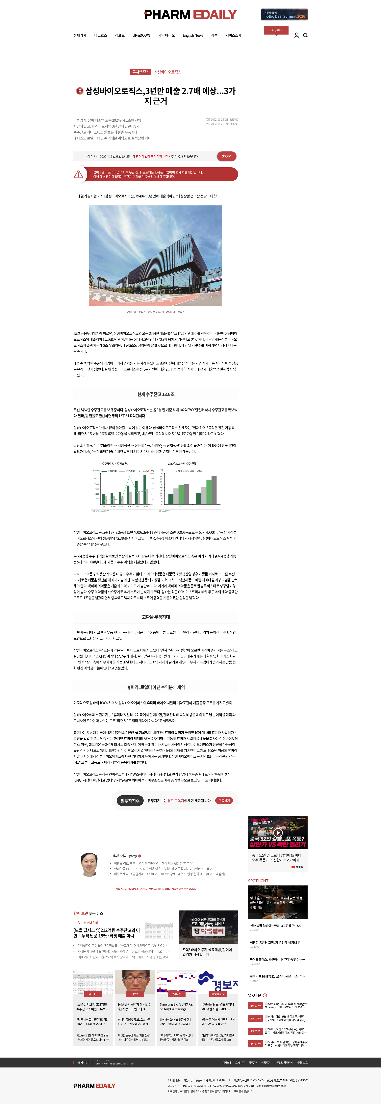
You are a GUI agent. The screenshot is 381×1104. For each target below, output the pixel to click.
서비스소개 (234, 35)
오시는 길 (240, 1062)
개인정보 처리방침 (283, 1062)
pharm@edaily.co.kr (275, 1086)
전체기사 (79, 35)
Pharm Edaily (94, 1086)
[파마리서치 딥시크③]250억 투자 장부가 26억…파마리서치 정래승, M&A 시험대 (127, 957)
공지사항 (83, 1062)
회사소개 (226, 1062)
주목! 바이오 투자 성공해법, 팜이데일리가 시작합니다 (207, 952)
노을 (77, 922)
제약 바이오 (166, 35)
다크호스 (100, 35)
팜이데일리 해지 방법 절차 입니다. (115, 1062)
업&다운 (176, 994)
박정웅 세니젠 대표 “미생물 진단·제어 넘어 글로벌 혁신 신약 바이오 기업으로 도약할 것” (132, 951)
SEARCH (305, 35)
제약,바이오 (218, 994)
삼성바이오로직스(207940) (124, 196)
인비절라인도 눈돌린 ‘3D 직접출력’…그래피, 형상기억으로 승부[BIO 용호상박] (126, 945)
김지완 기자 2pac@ (124, 855)
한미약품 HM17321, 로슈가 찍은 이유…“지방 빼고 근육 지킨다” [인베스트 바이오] (165, 868)
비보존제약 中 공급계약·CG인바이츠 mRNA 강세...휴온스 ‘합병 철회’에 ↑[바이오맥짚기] (169, 873)
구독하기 (227, 156)
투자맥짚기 (140, 72)
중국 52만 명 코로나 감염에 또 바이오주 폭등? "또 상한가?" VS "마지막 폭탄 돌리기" (277, 860)
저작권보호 (302, 1062)
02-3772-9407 (221, 1086)
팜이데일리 (91, 922)
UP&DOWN (141, 35)
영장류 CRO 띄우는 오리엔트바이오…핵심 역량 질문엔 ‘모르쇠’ (153, 863)
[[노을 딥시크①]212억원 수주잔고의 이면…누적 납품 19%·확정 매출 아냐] (159, 929)
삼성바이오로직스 (167, 72)
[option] (127, 1062)
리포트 (120, 35)
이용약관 (265, 1062)
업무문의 (253, 1062)
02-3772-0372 (236, 1086)
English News (193, 35)
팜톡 (214, 35)
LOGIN (295, 35)
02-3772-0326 (195, 1086)
